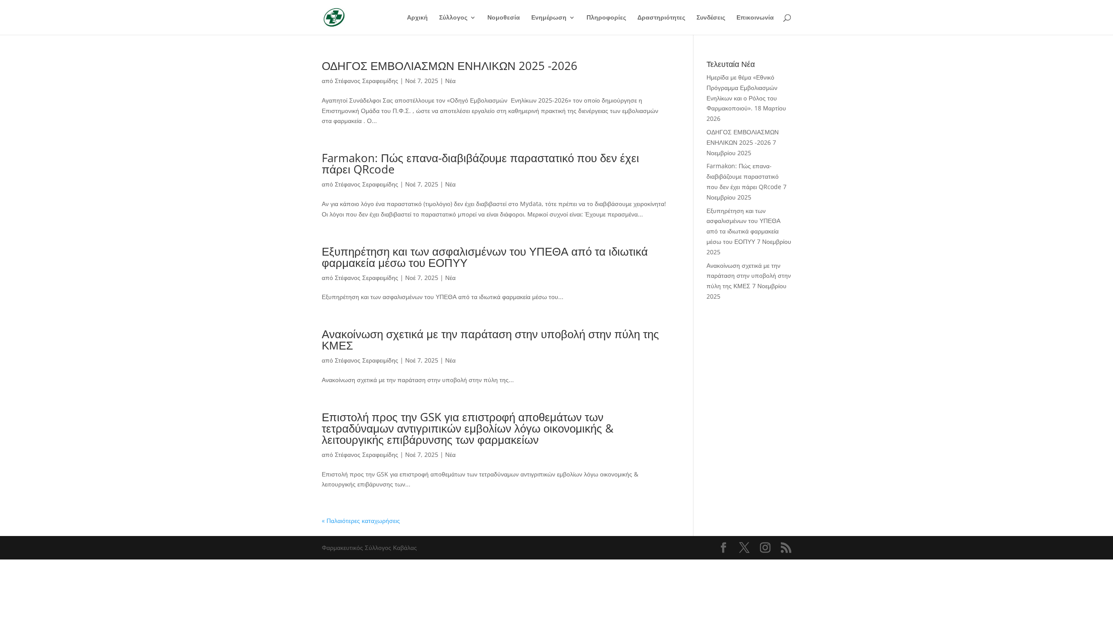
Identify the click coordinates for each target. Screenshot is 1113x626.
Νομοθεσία (503, 17)
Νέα (450, 81)
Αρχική (417, 17)
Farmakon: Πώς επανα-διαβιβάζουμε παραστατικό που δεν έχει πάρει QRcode (480, 163)
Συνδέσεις (710, 17)
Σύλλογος (453, 17)
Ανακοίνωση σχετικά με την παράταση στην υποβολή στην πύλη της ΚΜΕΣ (490, 339)
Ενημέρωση (548, 17)
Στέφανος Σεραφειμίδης (366, 81)
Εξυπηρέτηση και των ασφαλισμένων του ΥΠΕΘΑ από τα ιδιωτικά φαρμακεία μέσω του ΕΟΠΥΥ (485, 256)
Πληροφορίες (606, 17)
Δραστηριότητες (661, 17)
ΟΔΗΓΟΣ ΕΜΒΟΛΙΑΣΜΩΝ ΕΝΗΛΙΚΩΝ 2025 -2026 (449, 65)
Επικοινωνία (755, 17)
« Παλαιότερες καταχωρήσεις (361, 520)
